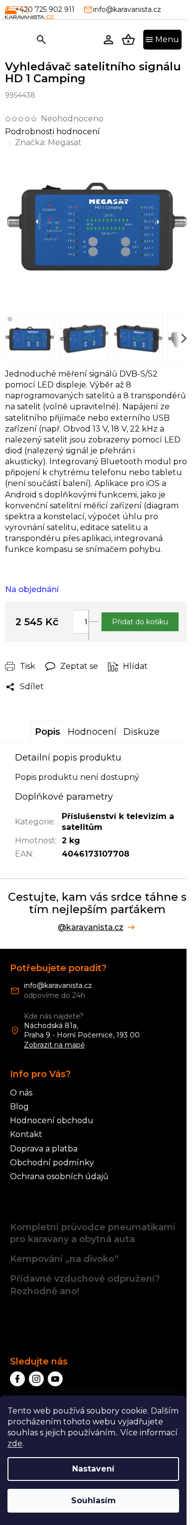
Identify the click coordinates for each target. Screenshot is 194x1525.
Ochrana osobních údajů (59, 1176)
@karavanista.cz (90, 927)
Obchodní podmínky (52, 1162)
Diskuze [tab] (141, 731)
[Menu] (162, 40)
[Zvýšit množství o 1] (93, 619)
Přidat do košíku (140, 621)
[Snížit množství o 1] (93, 630)
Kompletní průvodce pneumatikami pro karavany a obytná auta (92, 1233)
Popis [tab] (47, 731)
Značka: (48, 142)
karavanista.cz (36, 1378)
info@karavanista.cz (58, 985)
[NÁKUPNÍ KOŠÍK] (128, 40)
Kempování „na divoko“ (64, 1258)
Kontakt (26, 1134)
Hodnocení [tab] (92, 731)
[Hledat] (41, 40)
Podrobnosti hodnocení (52, 131)
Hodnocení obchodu (52, 1120)
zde (14, 1443)
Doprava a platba (44, 1148)
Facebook (17, 1378)
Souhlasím (93, 1500)
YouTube (55, 1378)
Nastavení (93, 1468)
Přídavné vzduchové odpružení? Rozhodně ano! (85, 1285)
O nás (21, 1092)
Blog (19, 1106)
